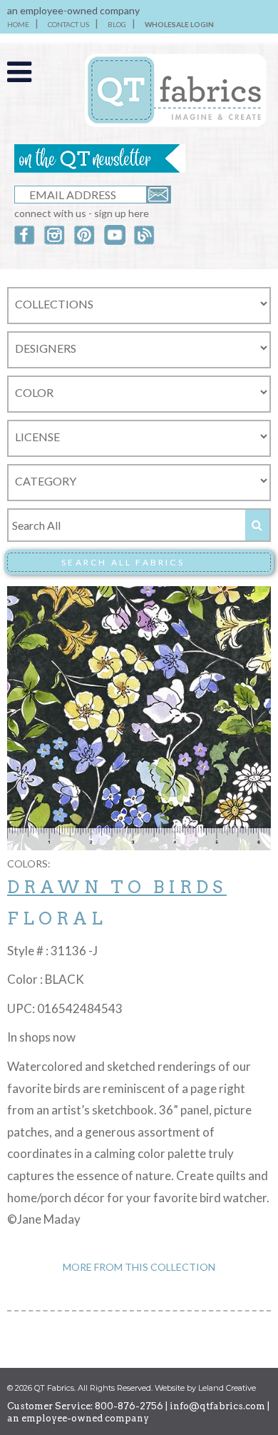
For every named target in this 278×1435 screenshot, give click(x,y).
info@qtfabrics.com (217, 1406)
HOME (18, 24)
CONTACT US (68, 24)
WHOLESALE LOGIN (179, 24)
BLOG (117, 24)
